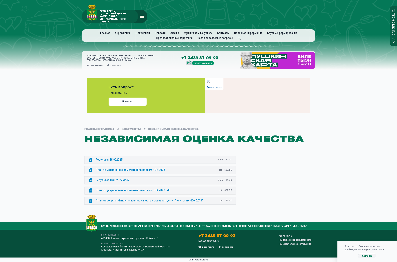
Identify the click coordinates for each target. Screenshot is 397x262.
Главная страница (99, 129)
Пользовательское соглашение (295, 244)
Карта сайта (285, 236)
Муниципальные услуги (198, 33)
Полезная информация (248, 33)
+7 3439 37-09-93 (199, 58)
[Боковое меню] (142, 16)
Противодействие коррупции (174, 37)
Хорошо (367, 256)
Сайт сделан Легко (198, 259)
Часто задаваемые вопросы (215, 37)
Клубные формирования (282, 33)
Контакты (223, 33)
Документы (142, 33)
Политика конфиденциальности (295, 240)
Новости (160, 33)
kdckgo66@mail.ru (208, 241)
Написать (127, 101)
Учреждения (122, 33)
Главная (105, 33)
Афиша (174, 33)
